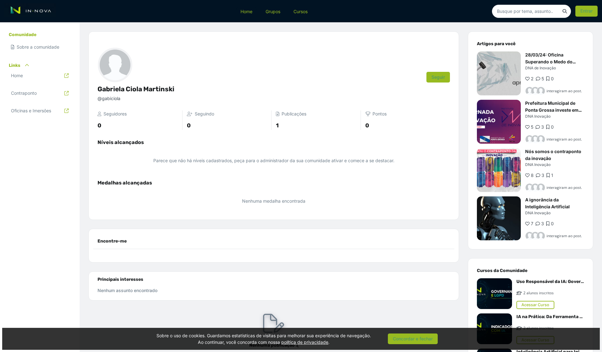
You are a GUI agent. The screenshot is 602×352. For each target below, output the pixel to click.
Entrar (586, 10)
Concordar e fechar (413, 338)
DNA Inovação (538, 116)
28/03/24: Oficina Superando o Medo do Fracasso (549, 61)
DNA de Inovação (540, 68)
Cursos (300, 11)
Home (246, 11)
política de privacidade (304, 342)
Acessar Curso (535, 304)
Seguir (438, 77)
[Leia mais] (499, 73)
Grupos (273, 11)
